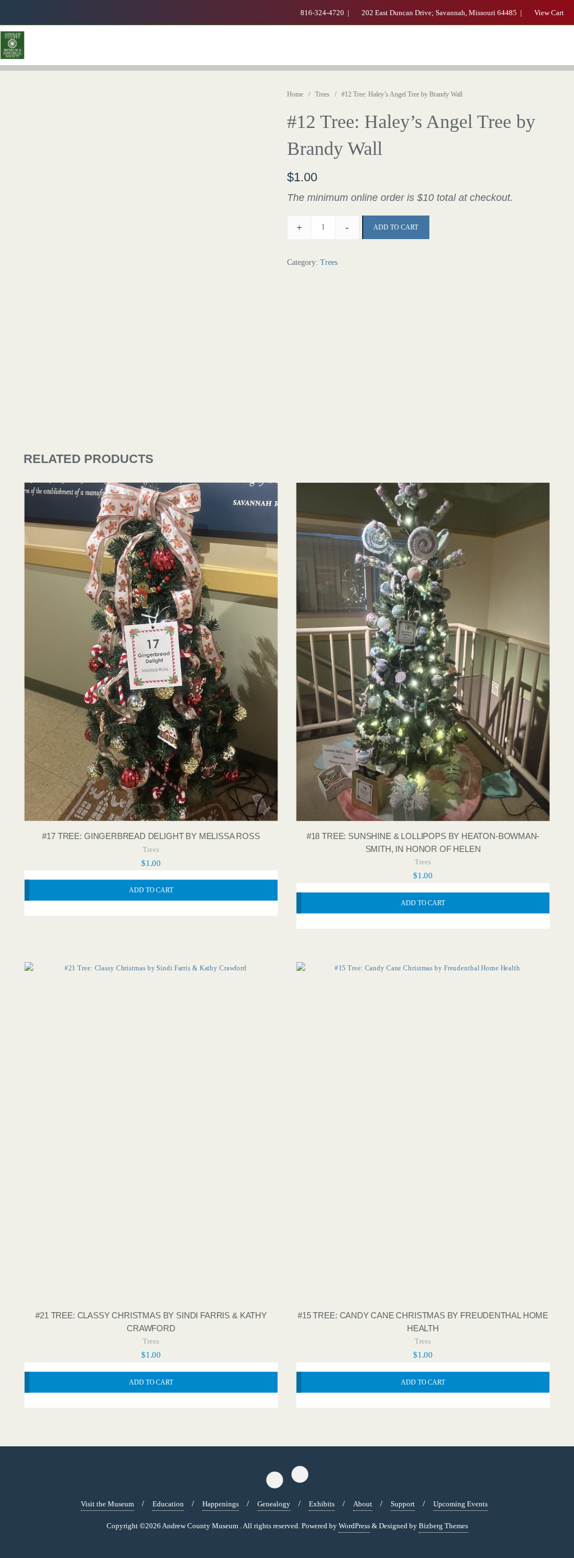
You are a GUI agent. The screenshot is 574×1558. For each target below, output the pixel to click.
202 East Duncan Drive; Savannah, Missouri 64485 (439, 12)
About (362, 1504)
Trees (322, 94)
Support (403, 1504)
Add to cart (395, 227)
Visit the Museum (107, 1504)
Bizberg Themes (443, 1526)
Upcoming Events (460, 1504)
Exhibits (322, 1504)
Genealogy (273, 1504)
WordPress (354, 1526)
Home (295, 94)
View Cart (548, 12)
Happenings (220, 1504)
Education (168, 1504)
